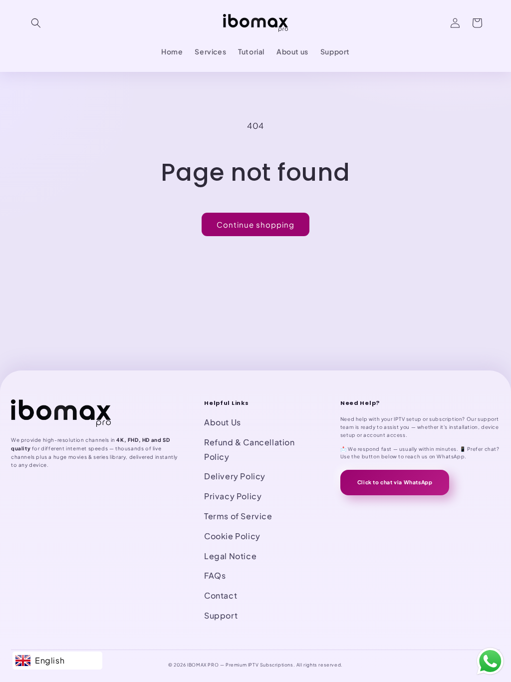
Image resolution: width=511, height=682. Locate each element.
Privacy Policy (232, 496)
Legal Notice (230, 556)
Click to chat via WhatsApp (395, 482)
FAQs (215, 575)
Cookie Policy (232, 536)
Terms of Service (238, 516)
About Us (222, 422)
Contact (220, 595)
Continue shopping (255, 224)
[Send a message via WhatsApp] (490, 661)
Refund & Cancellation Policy (249, 449)
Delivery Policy (234, 476)
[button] (36, 23)
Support (221, 615)
